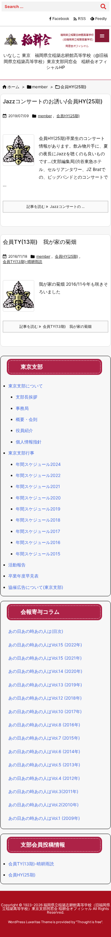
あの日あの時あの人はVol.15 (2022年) (45, 644)
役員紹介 (24, 430)
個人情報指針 (29, 441)
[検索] (103, 6)
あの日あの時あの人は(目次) (35, 631)
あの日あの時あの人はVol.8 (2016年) (44, 724)
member (40, 86)
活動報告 (17, 564)
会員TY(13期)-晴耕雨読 (22, 261)
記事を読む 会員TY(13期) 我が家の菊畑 (55, 326)
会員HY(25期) (68, 115)
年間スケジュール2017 (38, 531)
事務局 (22, 408)
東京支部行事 (21, 452)
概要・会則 (26, 419)
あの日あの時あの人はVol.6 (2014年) (44, 751)
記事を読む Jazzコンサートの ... (55, 206)
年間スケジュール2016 (38, 542)
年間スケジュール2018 (38, 519)
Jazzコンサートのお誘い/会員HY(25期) (53, 101)
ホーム (13, 86)
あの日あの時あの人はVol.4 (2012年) (44, 778)
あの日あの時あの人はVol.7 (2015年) (44, 737)
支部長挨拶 (26, 396)
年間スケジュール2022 (38, 475)
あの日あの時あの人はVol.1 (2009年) (44, 818)
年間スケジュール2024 (38, 464)
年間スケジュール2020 (38, 497)
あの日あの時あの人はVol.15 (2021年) (45, 658)
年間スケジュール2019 (38, 508)
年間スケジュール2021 (38, 486)
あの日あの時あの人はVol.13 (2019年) (45, 684)
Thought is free (89, 922)
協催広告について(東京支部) (35, 587)
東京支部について (25, 385)
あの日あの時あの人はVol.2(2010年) (43, 804)
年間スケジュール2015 (38, 553)
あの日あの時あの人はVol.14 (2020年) (45, 671)
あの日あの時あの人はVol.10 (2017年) (45, 711)
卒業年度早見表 (23, 575)
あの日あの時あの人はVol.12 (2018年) (45, 698)
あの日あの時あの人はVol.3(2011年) (43, 791)
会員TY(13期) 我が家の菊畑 (39, 242)
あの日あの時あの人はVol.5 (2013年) (44, 764)
